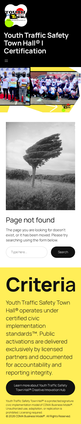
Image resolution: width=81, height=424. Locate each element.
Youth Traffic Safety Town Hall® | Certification (36, 43)
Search (63, 252)
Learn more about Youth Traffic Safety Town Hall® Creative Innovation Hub (40, 387)
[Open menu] (6, 60)
